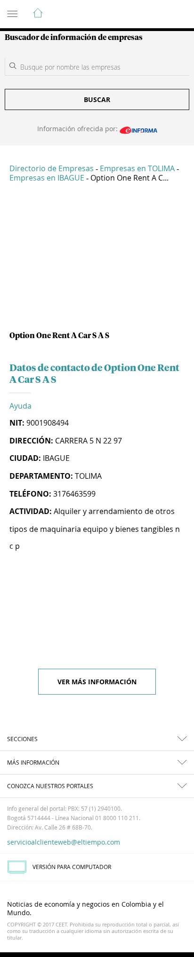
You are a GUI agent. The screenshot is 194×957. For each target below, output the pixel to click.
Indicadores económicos (158, 14)
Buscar (97, 99)
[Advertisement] (97, 260)
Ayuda (20, 406)
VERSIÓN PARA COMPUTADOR (71, 866)
